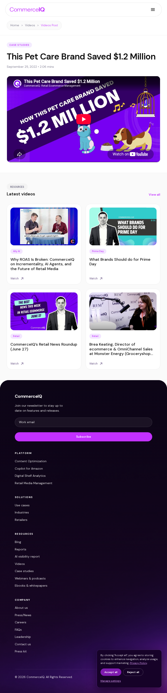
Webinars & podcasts (30, 578)
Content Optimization (31, 461)
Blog (18, 542)
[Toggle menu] (153, 9)
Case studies (24, 571)
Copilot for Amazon (29, 468)
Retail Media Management (33, 483)
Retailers (21, 520)
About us (21, 608)
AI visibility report (27, 556)
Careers (20, 622)
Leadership (23, 637)
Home (14, 25)
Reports (20, 549)
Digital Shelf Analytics (30, 476)
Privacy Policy (138, 663)
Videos (30, 25)
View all (154, 194)
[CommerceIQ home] (27, 9)
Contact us (23, 644)
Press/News (23, 615)
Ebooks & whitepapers (31, 585)
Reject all (133, 672)
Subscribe (83, 437)
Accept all (110, 672)
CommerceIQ (28, 396)
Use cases (22, 505)
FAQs (18, 630)
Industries (22, 512)
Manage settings (110, 681)
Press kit (21, 651)
